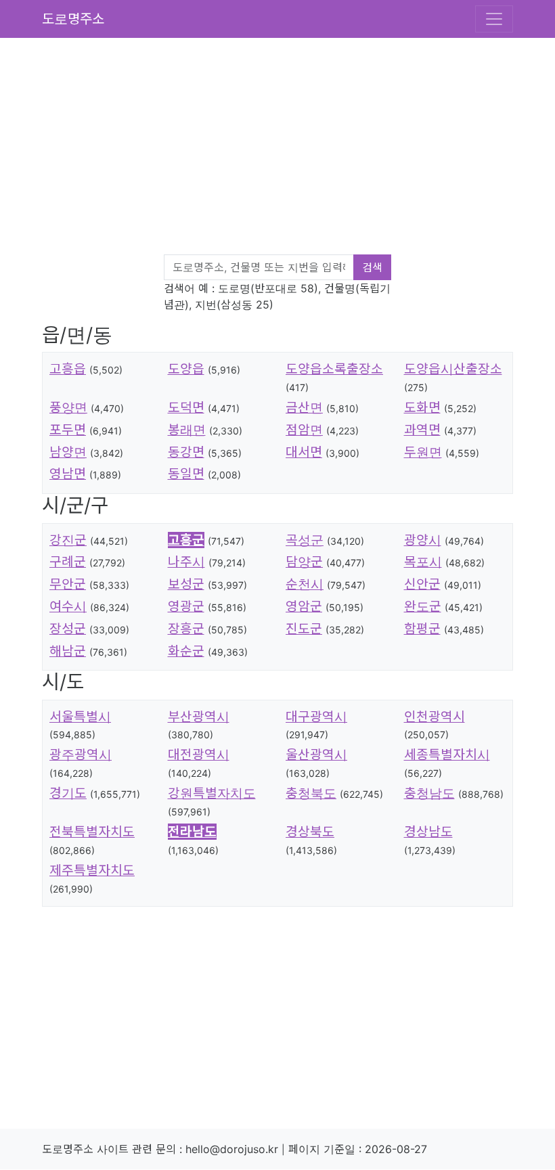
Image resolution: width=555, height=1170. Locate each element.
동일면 (186, 474)
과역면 (422, 430)
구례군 (67, 562)
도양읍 (186, 369)
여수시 (68, 606)
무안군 (67, 584)
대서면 (304, 452)
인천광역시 (434, 716)
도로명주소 (73, 19)
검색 (372, 267)
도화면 (422, 407)
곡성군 (305, 540)
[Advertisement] (285, 149)
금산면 (304, 407)
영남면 (67, 474)
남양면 (68, 452)
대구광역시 (316, 716)
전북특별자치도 (92, 832)
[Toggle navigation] (494, 18)
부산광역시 (198, 716)
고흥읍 (67, 369)
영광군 (186, 606)
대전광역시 (198, 754)
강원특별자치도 (212, 793)
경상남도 (428, 832)
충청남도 (429, 793)
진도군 (304, 629)
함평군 (422, 629)
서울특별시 (80, 716)
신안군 (422, 584)
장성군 (67, 629)
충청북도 (311, 793)
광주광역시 (80, 754)
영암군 (304, 606)
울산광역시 (316, 754)
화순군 (186, 651)
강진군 (68, 540)
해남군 (67, 651)
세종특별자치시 (447, 754)
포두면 (67, 430)
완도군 (422, 606)
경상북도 (310, 832)
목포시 (423, 562)
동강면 (186, 452)
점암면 (304, 430)
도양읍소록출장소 (334, 369)
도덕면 (186, 407)
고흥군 (186, 540)
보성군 (186, 584)
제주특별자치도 (92, 870)
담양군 (304, 562)
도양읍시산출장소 (453, 369)
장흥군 (186, 629)
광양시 (422, 540)
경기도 (68, 793)
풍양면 (68, 407)
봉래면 (187, 430)
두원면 (423, 452)
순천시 (305, 584)
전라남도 (192, 832)
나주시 (186, 562)
